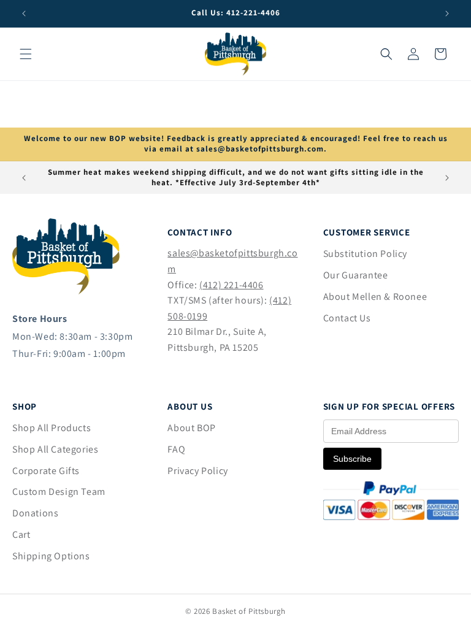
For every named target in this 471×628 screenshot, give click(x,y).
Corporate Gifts (46, 470)
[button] (25, 53)
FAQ (176, 449)
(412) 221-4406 (231, 284)
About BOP (191, 427)
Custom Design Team (58, 491)
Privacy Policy (197, 470)
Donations (35, 513)
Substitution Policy (365, 253)
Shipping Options (51, 556)
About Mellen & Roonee (375, 296)
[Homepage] (66, 291)
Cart (21, 534)
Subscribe (352, 459)
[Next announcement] (447, 13)
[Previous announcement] (23, 13)
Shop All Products (51, 427)
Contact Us (347, 318)
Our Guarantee (355, 275)
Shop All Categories (55, 449)
